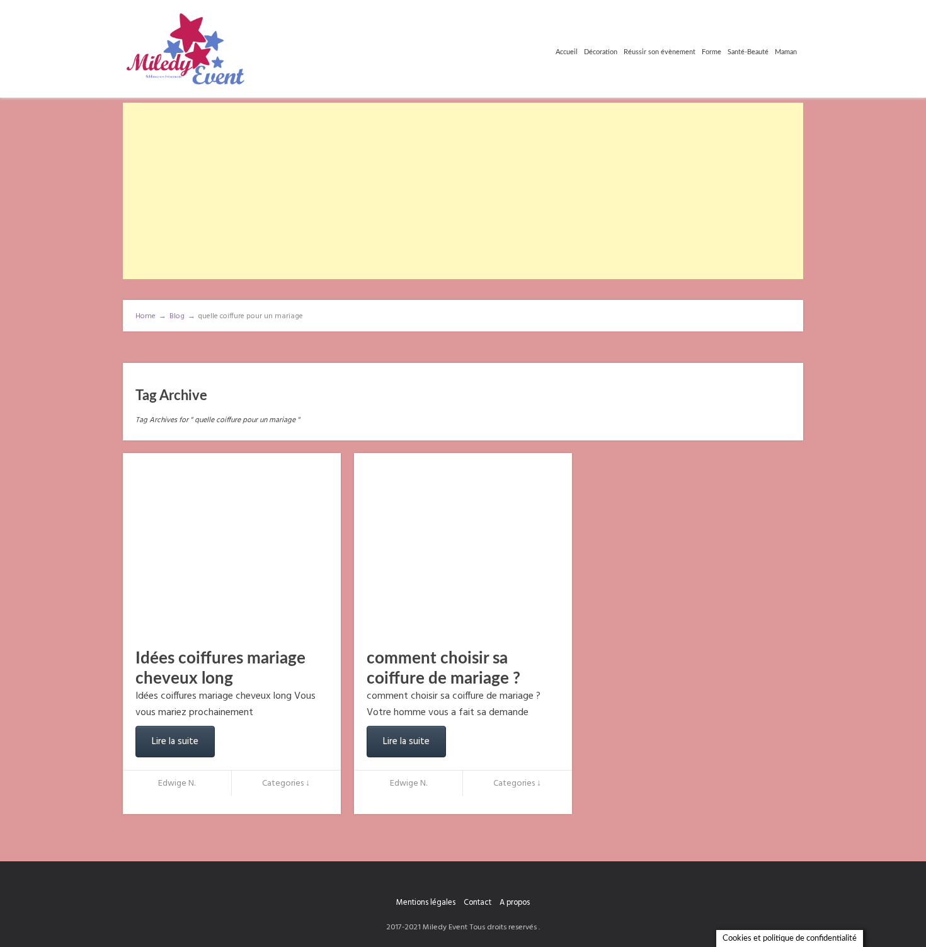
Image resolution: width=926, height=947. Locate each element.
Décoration (600, 52)
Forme (711, 52)
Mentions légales (425, 902)
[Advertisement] (463, 191)
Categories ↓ (286, 783)
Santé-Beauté (748, 52)
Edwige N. (176, 783)
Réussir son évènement (659, 52)
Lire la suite (175, 741)
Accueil (567, 52)
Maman (786, 52)
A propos (515, 902)
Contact (477, 902)
